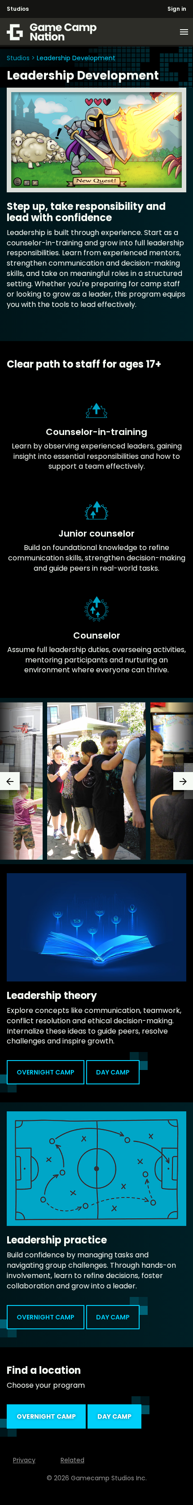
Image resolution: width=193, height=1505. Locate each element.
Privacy (24, 1460)
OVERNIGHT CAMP (46, 1072)
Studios (18, 9)
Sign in (176, 9)
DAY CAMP (113, 1072)
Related (72, 1460)
